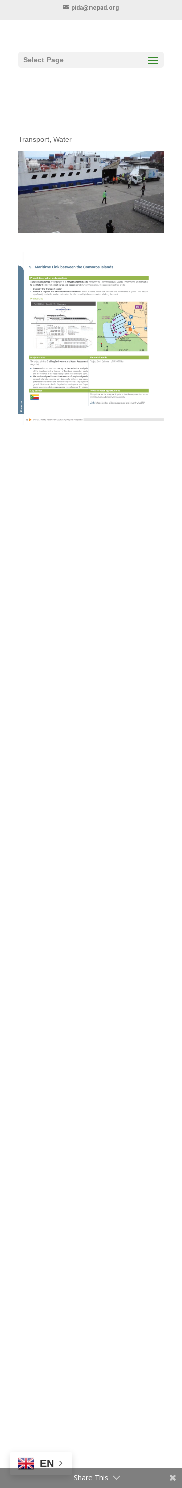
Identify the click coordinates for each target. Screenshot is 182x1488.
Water (62, 139)
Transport (33, 139)
